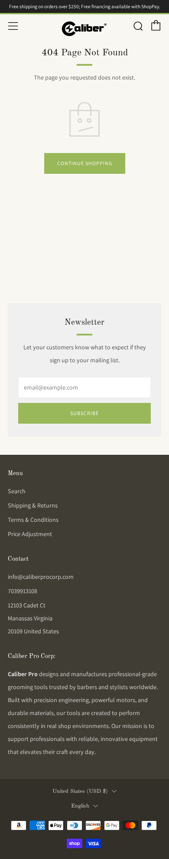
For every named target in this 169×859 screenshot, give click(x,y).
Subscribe (84, 413)
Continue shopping (84, 163)
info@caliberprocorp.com (41, 577)
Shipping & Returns (33, 505)
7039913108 (22, 591)
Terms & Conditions (33, 520)
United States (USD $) (80, 791)
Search (17, 491)
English (80, 806)
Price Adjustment (30, 534)
